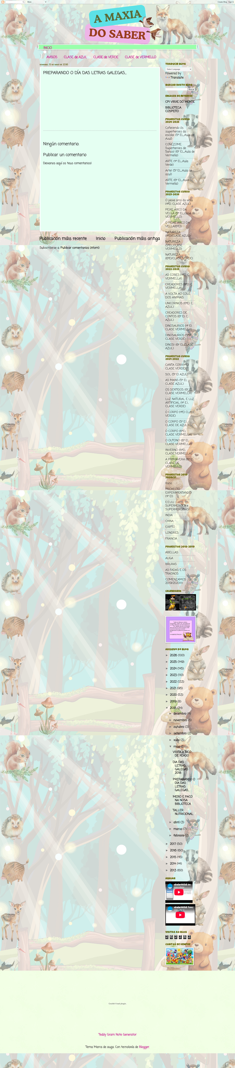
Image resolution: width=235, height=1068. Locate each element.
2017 (173, 844)
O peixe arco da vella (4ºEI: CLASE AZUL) (179, 202)
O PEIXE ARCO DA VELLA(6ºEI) (177, 224)
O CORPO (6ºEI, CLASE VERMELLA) (178, 433)
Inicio (100, 238)
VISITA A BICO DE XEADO (182, 754)
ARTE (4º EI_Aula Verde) (176, 163)
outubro (179, 727)
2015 (173, 857)
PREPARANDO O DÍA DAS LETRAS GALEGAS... (184, 785)
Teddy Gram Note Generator (118, 1034)
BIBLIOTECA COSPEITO (173, 109)
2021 (173, 688)
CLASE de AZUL (75, 57)
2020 (174, 695)
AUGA (169, 558)
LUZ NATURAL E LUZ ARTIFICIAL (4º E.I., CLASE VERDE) (179, 403)
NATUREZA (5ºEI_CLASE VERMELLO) (173, 245)
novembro (181, 720)
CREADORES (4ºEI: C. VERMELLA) (179, 286)
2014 (173, 863)
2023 (174, 675)
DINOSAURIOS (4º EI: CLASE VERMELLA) (178, 328)
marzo (178, 829)
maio (177, 746)
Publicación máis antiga (137, 238)
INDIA (169, 515)
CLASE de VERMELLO (140, 57)
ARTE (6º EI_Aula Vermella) (177, 182)
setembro (181, 733)
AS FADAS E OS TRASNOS (175, 572)
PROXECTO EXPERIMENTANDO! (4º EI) (178, 493)
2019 (173, 701)
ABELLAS (171, 552)
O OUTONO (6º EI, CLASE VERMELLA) (178, 442)
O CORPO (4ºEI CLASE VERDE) (180, 414)
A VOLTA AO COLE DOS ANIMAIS (177, 296)
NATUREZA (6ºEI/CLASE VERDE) (179, 256)
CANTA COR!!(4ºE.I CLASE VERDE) (177, 367)
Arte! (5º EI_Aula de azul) (178, 172)
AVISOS (52, 57)
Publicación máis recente (63, 238)
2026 (174, 655)
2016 (173, 850)
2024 (173, 668)
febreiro (179, 835)
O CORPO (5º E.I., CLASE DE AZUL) (176, 423)
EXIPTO (170, 527)
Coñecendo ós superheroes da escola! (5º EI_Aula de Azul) (179, 133)
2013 (173, 870)
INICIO (48, 48)
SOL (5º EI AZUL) (176, 374)
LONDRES (172, 533)
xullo (177, 740)
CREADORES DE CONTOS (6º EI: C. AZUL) (176, 316)
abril (177, 822)
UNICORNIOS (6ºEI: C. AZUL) (179, 305)
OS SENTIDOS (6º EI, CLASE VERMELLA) (178, 391)
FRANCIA (171, 538)
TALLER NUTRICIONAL (183, 812)
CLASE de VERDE (105, 57)
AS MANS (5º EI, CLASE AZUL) (176, 382)
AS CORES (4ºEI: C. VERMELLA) (177, 277)
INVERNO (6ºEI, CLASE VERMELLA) (178, 452)
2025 (174, 662)
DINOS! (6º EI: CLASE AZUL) (179, 346)
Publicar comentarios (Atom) (80, 248)
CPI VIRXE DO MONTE (180, 102)
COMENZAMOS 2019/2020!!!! (175, 581)
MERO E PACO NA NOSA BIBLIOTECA (183, 800)
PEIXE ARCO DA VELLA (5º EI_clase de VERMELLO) (180, 213)
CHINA (169, 521)
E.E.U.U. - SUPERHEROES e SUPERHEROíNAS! (177, 506)
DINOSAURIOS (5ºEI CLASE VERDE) (178, 337)
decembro (180, 713)
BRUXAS (171, 564)
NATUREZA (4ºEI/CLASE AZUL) (177, 234)
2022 (174, 682)
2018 (173, 708)
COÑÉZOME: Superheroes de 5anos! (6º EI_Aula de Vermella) (180, 150)
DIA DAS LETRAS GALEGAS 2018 (180, 767)
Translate (177, 77)
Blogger (144, 1047)
